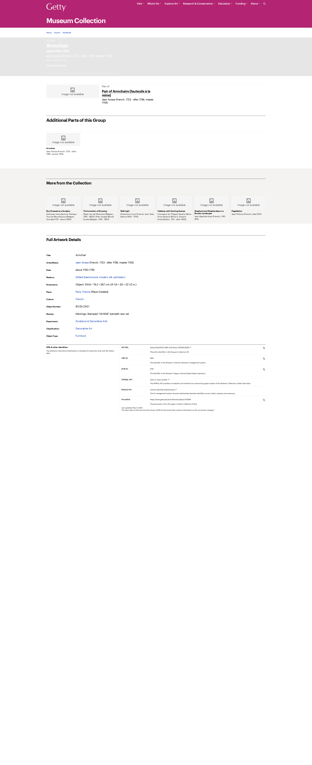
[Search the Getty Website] (264, 4)
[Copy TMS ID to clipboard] (264, 358)
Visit (139, 3)
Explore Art (171, 3)
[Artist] (53, 56)
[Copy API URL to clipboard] (264, 347)
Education (224, 3)
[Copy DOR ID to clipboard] (264, 369)
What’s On (153, 3)
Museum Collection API (180, 352)
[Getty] (56, 7)
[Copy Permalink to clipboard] (264, 399)
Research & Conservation (198, 3)
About (254, 3)
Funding (240, 3)
